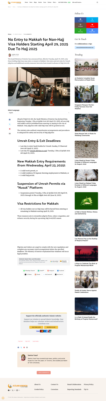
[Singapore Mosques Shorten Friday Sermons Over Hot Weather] (86, 93)
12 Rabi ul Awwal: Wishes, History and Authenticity (86, 212)
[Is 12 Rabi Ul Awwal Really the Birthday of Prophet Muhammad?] (86, 306)
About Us (37, 384)
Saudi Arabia (35, 341)
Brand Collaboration (74, 384)
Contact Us (54, 384)
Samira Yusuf (15, 54)
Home (9, 6)
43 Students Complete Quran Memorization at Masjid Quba (85, 79)
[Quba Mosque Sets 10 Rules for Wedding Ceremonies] (86, 122)
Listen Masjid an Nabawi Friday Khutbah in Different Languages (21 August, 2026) (86, 185)
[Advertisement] (39, 22)
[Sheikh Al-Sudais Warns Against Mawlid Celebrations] (86, 279)
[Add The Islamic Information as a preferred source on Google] (54, 261)
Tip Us (86, 389)
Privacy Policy (88, 384)
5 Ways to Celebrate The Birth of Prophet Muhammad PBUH (86, 264)
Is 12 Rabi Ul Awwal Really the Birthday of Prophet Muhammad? (86, 318)
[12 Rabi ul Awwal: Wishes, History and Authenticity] (86, 200)
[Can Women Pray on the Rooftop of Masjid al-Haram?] (86, 227)
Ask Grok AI (60, 274)
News (14, 6)
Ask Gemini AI (48, 274)
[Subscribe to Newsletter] (64, 261)
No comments (28, 34)
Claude (38, 274)
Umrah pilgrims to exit (38, 151)
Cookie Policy (39, 389)
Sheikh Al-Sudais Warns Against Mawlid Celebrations (86, 291)
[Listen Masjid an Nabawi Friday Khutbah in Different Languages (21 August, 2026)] (86, 175)
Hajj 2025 (27, 341)
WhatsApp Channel (30, 270)
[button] (97, 2)
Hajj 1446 (20, 341)
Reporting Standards (74, 389)
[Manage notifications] (3, 398)
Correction (54, 389)
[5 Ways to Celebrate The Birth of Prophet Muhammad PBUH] (86, 253)
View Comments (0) (44, 372)
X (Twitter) (29, 274)
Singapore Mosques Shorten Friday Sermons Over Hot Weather (84, 106)
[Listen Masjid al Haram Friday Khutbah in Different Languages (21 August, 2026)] (86, 149)
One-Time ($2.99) (36, 327)
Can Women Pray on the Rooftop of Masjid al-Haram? (86, 239)
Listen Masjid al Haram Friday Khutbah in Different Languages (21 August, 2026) (86, 162)
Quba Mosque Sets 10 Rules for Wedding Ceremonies (85, 134)
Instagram (51, 270)
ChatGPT (42, 270)
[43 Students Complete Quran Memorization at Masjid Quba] (86, 67)
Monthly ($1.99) (51, 327)
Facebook (61, 270)
